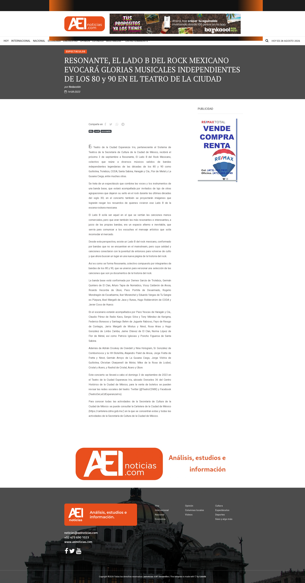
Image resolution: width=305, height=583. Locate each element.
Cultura (219, 505)
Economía (160, 519)
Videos (189, 514)
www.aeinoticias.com (78, 541)
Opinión (189, 505)
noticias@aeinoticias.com (81, 532)
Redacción (75, 86)
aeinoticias (148, 577)
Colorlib (202, 577)
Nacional (39, 40)
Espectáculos (75, 51)
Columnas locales (194, 510)
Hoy (7, 40)
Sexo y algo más (223, 519)
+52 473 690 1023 (76, 537)
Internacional (20, 40)
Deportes (220, 514)
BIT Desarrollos (162, 577)
